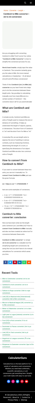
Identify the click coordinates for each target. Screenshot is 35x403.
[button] (25, 3)
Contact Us (26, 397)
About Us (15, 397)
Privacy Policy (13, 400)
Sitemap (24, 400)
